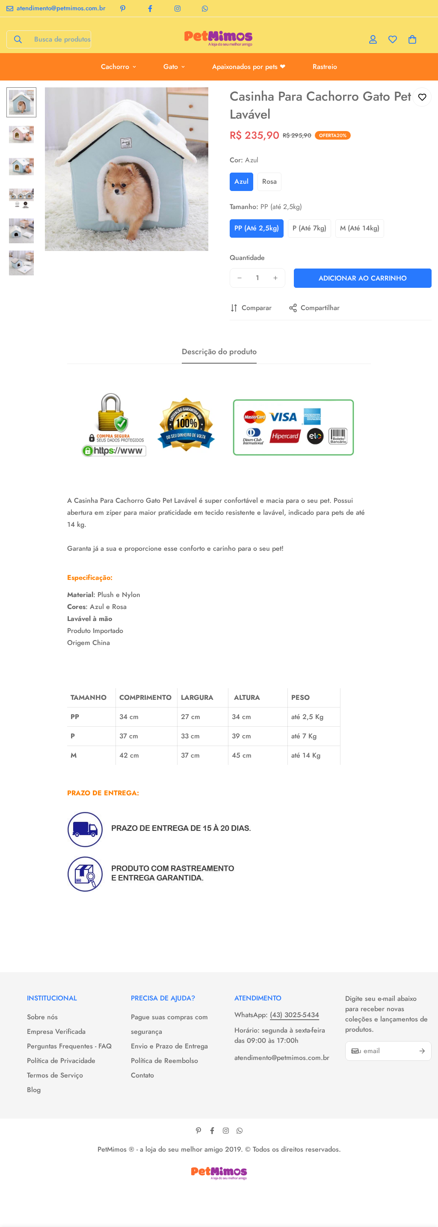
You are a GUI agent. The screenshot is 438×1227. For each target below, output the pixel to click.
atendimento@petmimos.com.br (281, 1058)
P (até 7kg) (309, 228)
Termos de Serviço (55, 1075)
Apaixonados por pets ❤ (248, 67)
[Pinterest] (122, 8)
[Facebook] (150, 8)
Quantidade (247, 258)
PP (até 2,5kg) (256, 228)
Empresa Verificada (56, 1031)
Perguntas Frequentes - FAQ (69, 1046)
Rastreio (325, 67)
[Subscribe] (422, 1051)
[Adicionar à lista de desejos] (422, 97)
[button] (412, 39)
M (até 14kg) (359, 228)
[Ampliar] (190, 105)
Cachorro (115, 67)
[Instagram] (177, 8)
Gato (170, 67)
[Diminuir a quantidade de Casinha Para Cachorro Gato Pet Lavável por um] (239, 278)
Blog (34, 1090)
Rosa (269, 181)
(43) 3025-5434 (294, 1015)
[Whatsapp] (205, 8)
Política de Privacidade (61, 1061)
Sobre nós (42, 1017)
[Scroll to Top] (421, 1180)
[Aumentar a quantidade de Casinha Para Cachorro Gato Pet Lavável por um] (275, 278)
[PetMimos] (218, 39)
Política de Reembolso (164, 1061)
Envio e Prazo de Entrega (169, 1046)
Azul (241, 181)
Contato (142, 1075)
